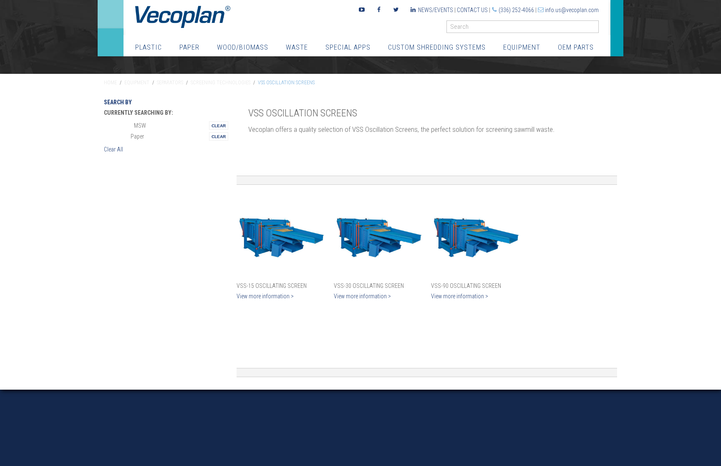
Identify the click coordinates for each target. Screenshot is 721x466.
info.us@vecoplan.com (572, 10)
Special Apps (348, 47)
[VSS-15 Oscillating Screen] (281, 235)
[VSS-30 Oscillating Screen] (378, 235)
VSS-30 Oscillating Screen (369, 285)
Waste (297, 47)
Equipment (521, 47)
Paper (189, 47)
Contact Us (472, 10)
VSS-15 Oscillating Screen (272, 285)
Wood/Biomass (242, 47)
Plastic (148, 47)
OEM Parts (576, 47)
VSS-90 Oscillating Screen (466, 285)
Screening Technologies (220, 83)
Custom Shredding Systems (437, 47)
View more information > (265, 296)
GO (595, 28)
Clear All (113, 149)
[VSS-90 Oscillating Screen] (475, 235)
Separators (170, 83)
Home (110, 83)
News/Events (435, 10)
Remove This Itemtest (218, 125)
